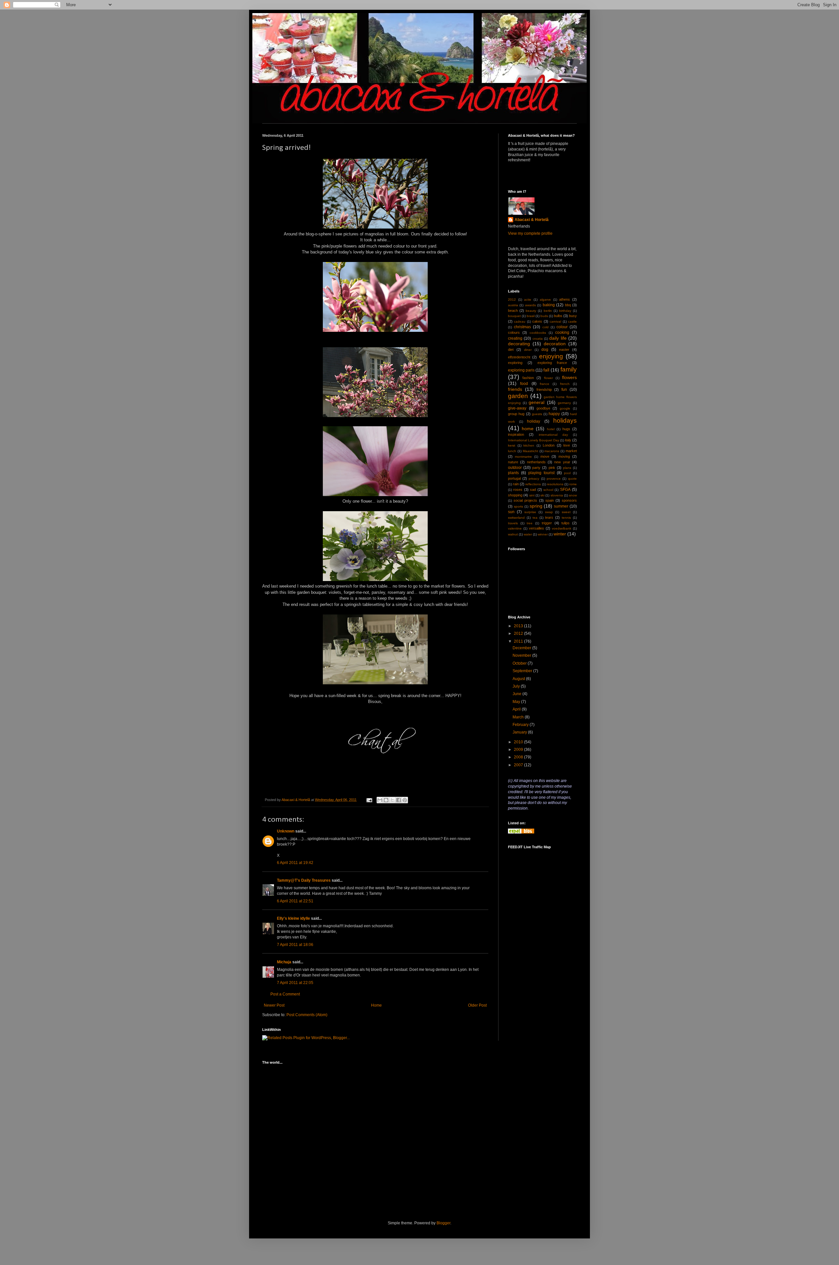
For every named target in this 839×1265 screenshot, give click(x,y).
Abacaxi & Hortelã (532, 219)
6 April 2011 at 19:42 (295, 862)
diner (528, 349)
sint (532, 495)
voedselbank (561, 528)
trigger (547, 523)
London (549, 445)
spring (536, 506)
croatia (538, 338)
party (536, 468)
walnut (513, 534)
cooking (562, 332)
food (524, 383)
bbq (568, 305)
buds (544, 316)
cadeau (519, 321)
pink (552, 468)
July (517, 686)
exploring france (552, 363)
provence (554, 478)
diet (511, 349)
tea (535, 517)
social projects (525, 500)
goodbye (543, 408)
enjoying (551, 356)
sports (518, 506)
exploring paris (521, 370)
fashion (528, 378)
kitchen (528, 445)
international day (553, 434)
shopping (515, 495)
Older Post (477, 1005)
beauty (531, 310)
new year (562, 462)
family (568, 369)
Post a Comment (285, 994)
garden (518, 395)
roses (517, 490)
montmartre (523, 456)
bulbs (558, 316)
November (522, 655)
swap (549, 512)
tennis (566, 517)
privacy (534, 478)
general (536, 402)
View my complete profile (530, 233)
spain (549, 500)
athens (564, 299)
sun (511, 512)
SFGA (565, 489)
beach (513, 310)
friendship (544, 390)
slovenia (557, 495)
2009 (519, 749)
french (565, 384)
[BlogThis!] (386, 800)
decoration (555, 343)
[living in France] (521, 832)
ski (542, 495)
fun (564, 389)
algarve (545, 299)
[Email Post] (369, 800)
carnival (555, 321)
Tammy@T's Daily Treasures (304, 880)
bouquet (514, 316)
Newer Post (274, 1005)
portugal (514, 478)
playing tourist (541, 473)
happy (554, 414)
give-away (517, 408)
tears (549, 517)
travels (513, 523)
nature (513, 462)
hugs (566, 429)
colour (562, 327)
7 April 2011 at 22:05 (295, 982)
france (544, 384)
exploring (515, 363)
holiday (533, 421)
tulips (565, 523)
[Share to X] (392, 800)
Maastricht (530, 451)
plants (513, 473)
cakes (537, 321)
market (571, 451)
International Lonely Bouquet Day (533, 440)
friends (515, 389)
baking (549, 305)
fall (546, 369)
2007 (519, 765)
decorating (519, 343)
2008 (519, 757)
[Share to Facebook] (398, 800)
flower (548, 378)
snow (573, 495)
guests (537, 414)
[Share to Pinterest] (404, 800)
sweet (566, 512)
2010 (519, 742)
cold (545, 327)
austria (513, 305)
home (528, 428)
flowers (569, 377)
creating (515, 338)
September (523, 671)
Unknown (285, 831)
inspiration (516, 434)
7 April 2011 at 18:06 (295, 944)
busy (573, 316)
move (544, 456)
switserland (516, 517)
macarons (551, 451)
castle (572, 321)
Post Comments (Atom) (306, 1015)
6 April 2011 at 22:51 (295, 901)
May (517, 701)
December (522, 648)
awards (530, 305)
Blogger (443, 1223)
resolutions (555, 484)
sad (533, 490)
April (517, 709)
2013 (519, 626)
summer (561, 506)
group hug (516, 414)
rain (516, 484)
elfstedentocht (519, 357)
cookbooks (538, 332)
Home (376, 1005)
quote (572, 478)
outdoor (515, 467)
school (548, 490)
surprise (530, 512)
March (519, 717)
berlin (548, 310)
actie (527, 299)
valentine (515, 528)
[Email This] (380, 800)
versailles (536, 528)
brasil (531, 316)
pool (567, 473)
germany (564, 403)
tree (530, 523)
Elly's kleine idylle (293, 918)
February (521, 724)
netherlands (536, 462)
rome (573, 484)
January (520, 732)
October (520, 663)
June (517, 694)
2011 (519, 641)
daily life (557, 338)
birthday (565, 310)
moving (564, 456)
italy (568, 440)
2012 (512, 299)
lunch (512, 451)
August (519, 678)
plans (567, 468)
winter (560, 533)
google (565, 408)
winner (543, 534)
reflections (533, 484)
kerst (511, 445)
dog (544, 349)
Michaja (284, 962)
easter (564, 349)
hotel (551, 429)
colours (514, 332)
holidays (565, 420)
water (528, 534)
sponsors (569, 500)
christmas (522, 327)
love (566, 445)
